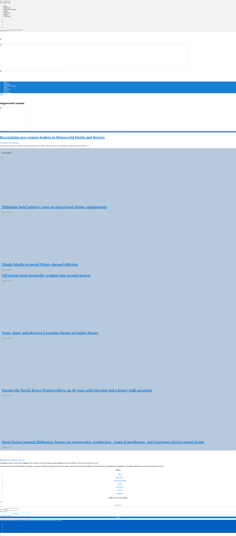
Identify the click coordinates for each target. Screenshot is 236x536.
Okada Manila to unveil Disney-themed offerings (40, 264)
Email (2, 511)
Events (6, 14)
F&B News (7, 12)
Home (5, 6)
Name (2, 509)
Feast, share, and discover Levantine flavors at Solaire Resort (50, 333)
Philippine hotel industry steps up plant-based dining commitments (54, 207)
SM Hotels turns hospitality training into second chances (46, 275)
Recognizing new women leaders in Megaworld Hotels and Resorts (52, 137)
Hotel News (7, 7)
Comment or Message (6, 516)
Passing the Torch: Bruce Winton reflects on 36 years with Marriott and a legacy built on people (77, 390)
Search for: (3, 30)
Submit (118, 517)
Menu (1, 94)
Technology (7, 16)
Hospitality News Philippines (10, 142)
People (6, 11)
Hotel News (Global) (10, 9)
